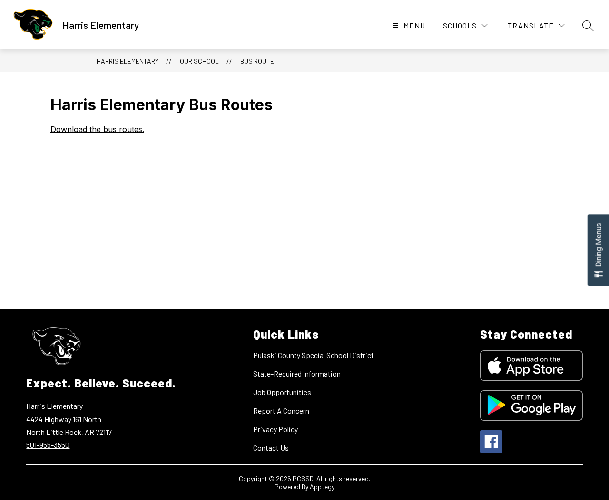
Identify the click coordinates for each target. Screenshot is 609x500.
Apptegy (322, 486)
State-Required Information (297, 373)
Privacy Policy (275, 429)
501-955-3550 (47, 444)
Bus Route (257, 61)
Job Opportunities (282, 391)
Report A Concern (281, 410)
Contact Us (271, 447)
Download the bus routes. (97, 129)
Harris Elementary (127, 61)
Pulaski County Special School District (313, 354)
